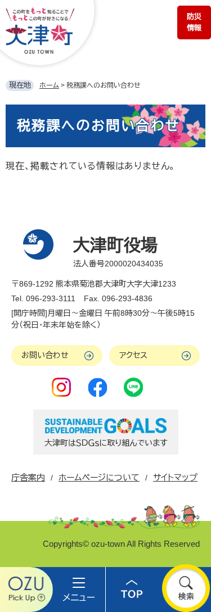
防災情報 (194, 22)
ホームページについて (99, 477)
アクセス (133, 355)
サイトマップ (175, 477)
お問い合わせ (45, 355)
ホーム (49, 85)
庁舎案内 (28, 477)
